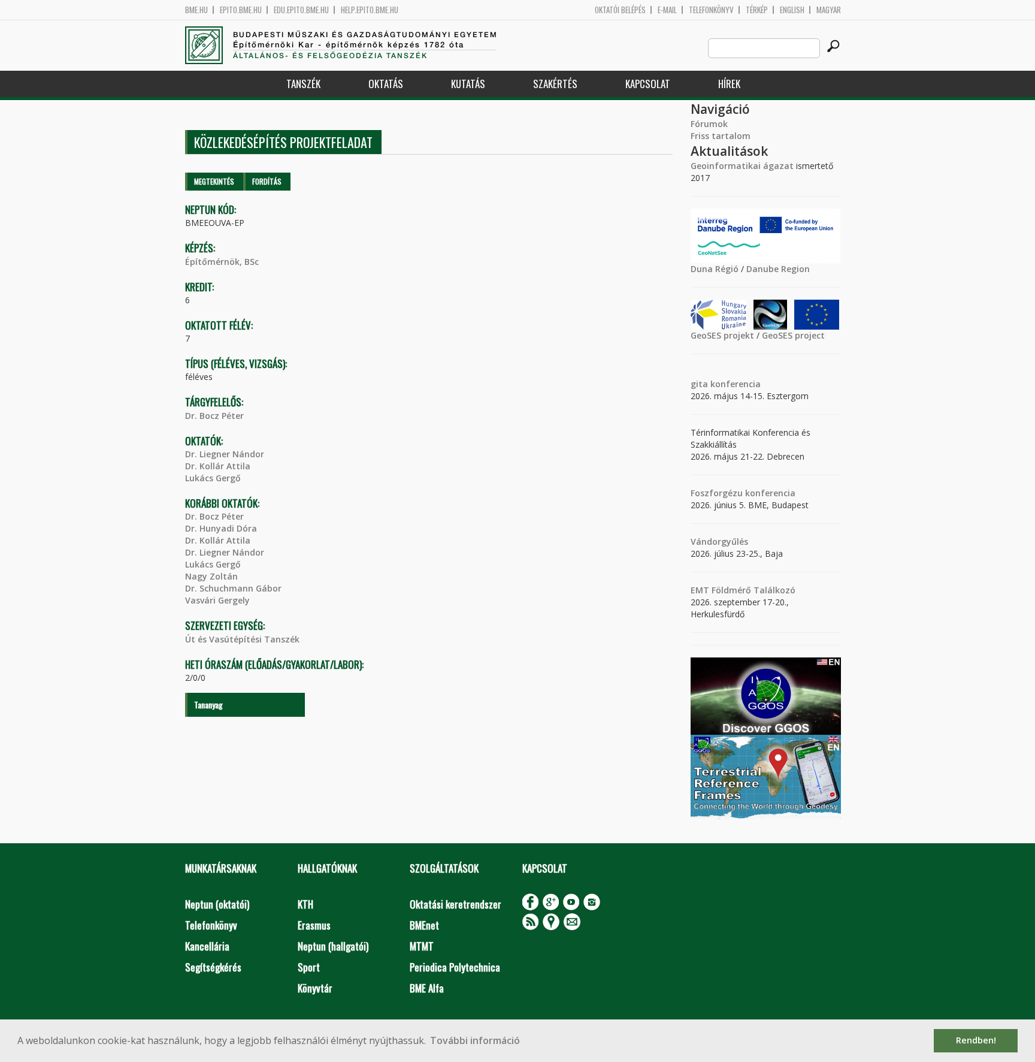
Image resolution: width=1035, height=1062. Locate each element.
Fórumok (709, 123)
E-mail (667, 10)
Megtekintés (214, 181)
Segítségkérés (213, 967)
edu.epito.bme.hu (301, 10)
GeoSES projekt (722, 335)
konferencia (734, 384)
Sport (309, 967)
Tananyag (208, 704)
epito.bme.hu (241, 10)
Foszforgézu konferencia (743, 493)
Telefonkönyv (711, 10)
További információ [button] (475, 1040)
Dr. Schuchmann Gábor (233, 588)
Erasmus (314, 925)
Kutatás (468, 83)
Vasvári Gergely (217, 600)
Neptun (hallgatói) (333, 946)
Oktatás (385, 83)
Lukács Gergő (213, 478)
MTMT (422, 946)
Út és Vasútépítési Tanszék (242, 639)
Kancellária (207, 946)
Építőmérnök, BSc (222, 261)
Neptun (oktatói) (217, 904)
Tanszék (303, 83)
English (792, 10)
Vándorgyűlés (719, 541)
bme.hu (196, 10)
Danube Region (778, 268)
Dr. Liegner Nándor (224, 454)
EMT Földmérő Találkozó (743, 590)
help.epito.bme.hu (369, 10)
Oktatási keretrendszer (455, 904)
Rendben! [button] (976, 1040)
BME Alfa (427, 987)
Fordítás (267, 181)
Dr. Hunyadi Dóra (221, 528)
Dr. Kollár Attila (217, 466)
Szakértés (555, 83)
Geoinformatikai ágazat (742, 165)
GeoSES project (793, 335)
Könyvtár (315, 987)
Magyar (828, 10)
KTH (305, 904)
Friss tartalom (720, 135)
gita (699, 384)
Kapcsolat (647, 83)
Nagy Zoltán (211, 576)
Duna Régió (715, 268)
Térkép (757, 10)
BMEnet (424, 925)
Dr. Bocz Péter (214, 415)
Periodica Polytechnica (455, 967)
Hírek (729, 83)
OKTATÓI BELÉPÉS (620, 10)
